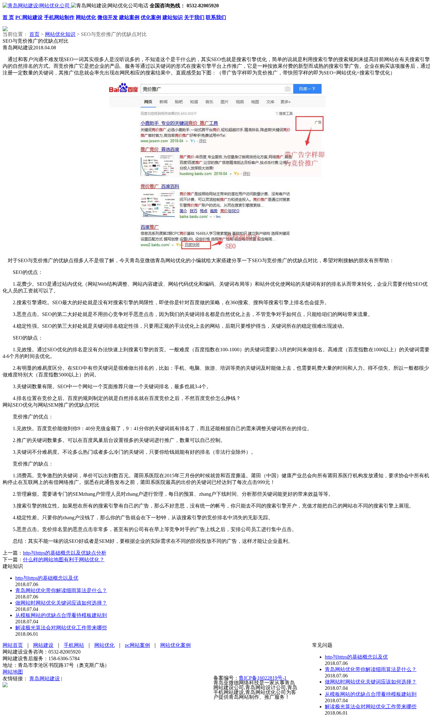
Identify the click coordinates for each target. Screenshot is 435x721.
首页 (34, 34)
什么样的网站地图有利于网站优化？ (63, 559)
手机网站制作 (59, 17)
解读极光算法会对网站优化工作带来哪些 (61, 627)
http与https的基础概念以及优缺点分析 (64, 553)
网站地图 (13, 672)
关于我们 (194, 17)
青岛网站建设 (44, 678)
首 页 (8, 17)
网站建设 (43, 645)
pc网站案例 (137, 645)
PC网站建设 (29, 17)
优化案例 (151, 17)
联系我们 (216, 17)
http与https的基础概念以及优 (46, 578)
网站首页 (13, 645)
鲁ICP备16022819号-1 (263, 678)
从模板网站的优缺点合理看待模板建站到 (61, 615)
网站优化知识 (60, 34)
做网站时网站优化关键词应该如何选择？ (61, 603)
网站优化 (86, 17)
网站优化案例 (175, 645)
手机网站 (74, 645)
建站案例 (129, 17)
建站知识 (172, 17)
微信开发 (107, 17)
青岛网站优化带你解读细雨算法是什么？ (61, 590)
